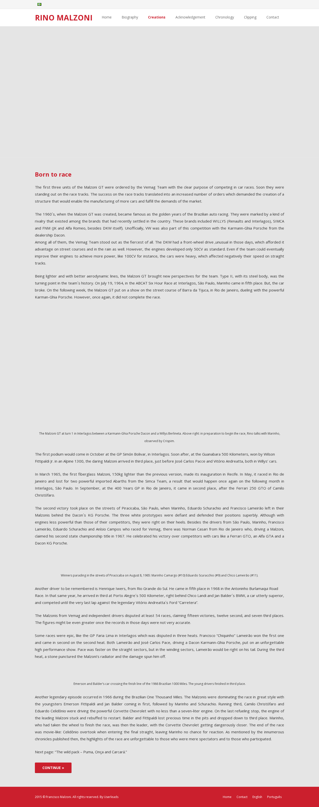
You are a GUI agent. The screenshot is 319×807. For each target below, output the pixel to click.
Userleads (111, 797)
